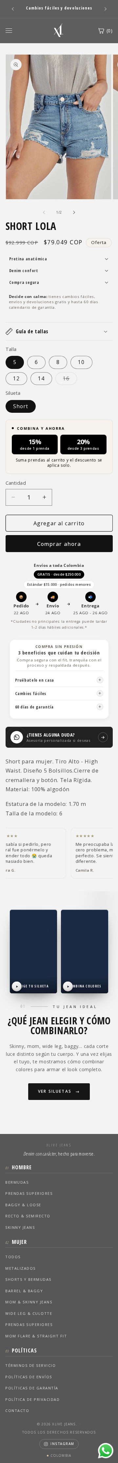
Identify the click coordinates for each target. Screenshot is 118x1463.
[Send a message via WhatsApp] (106, 1451)
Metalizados (20, 1268)
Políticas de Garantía (31, 1387)
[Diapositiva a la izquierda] (44, 212)
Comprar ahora (59, 544)
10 (81, 362)
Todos (13, 1256)
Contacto (17, 1410)
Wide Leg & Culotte (28, 1313)
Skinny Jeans (20, 1227)
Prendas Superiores (28, 1193)
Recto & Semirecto (27, 1215)
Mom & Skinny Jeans (28, 1301)
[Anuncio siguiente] (105, 9)
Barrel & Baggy (24, 1290)
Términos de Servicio (30, 1365)
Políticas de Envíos (28, 1376)
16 (70, 380)
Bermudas (17, 1182)
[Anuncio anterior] (13, 9)
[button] (59, 331)
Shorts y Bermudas (28, 1279)
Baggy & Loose (23, 1204)
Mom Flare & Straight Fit (36, 1335)
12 (16, 378)
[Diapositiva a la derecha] (74, 212)
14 (41, 378)
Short (21, 406)
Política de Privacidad (32, 1399)
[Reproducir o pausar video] (17, 986)
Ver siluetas (54, 1091)
